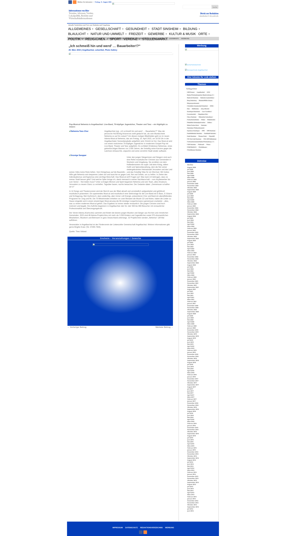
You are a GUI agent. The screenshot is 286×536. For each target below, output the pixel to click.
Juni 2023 (190, 244)
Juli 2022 (190, 267)
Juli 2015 (190, 438)
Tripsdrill (211, 136)
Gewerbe (156, 34)
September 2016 (193, 409)
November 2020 (192, 308)
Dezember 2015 (192, 428)
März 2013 (190, 495)
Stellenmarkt (155, 39)
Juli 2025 (190, 194)
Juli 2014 (190, 462)
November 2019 (192, 332)
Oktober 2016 (192, 407)
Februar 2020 (192, 326)
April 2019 (190, 346)
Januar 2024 (191, 230)
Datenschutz (131, 527)
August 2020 (191, 314)
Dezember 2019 (192, 330)
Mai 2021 (190, 295)
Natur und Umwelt (107, 34)
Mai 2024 (190, 222)
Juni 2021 (190, 293)
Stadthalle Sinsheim (210, 133)
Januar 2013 (191, 499)
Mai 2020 (190, 320)
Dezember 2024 (192, 208)
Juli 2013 (190, 487)
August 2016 (191, 411)
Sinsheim (203, 125)
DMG (211, 106)
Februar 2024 (192, 228)
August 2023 (191, 240)
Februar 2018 (192, 375)
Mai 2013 (190, 491)
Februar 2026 (192, 179)
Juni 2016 (190, 415)
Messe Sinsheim (191, 117)
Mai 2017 (190, 393)
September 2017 (193, 385)
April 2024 (190, 224)
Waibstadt (201, 144)
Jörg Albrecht (205, 109)
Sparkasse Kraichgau (193, 131)
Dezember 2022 (192, 257)
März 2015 (190, 446)
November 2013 (192, 478)
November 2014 (192, 454)
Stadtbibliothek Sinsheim (194, 133)
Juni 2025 (190, 196)
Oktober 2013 (192, 480)
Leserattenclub (191, 114)
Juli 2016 (190, 413)
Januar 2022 (191, 279)
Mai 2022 (190, 271)
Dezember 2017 (192, 379)
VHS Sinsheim (191, 144)
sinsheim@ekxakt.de (209, 16)
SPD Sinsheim (211, 131)
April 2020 (190, 322)
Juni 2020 (190, 318)
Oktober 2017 (192, 383)
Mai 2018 (190, 369)
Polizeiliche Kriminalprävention (196, 122)
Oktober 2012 (192, 505)
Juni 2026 (190, 171)
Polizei (203, 120)
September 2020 (193, 312)
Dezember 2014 (192, 452)
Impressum (118, 527)
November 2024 (192, 210)
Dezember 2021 (192, 281)
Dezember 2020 (192, 306)
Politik (74, 39)
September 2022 (193, 263)
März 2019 (190, 348)
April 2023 (190, 249)
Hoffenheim (195, 109)
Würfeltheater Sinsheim (194, 150)
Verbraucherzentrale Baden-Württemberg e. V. (200, 142)
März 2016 (190, 421)
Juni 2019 (190, 342)
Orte (202, 34)
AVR (208, 92)
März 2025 (190, 202)
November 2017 (192, 381)
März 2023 (190, 251)
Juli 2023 (190, 242)
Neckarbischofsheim (193, 120)
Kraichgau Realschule (193, 111)
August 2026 (191, 167)
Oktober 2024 (192, 212)
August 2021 (191, 289)
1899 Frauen (190, 92)
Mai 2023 (190, 247)
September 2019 (193, 336)
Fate (188, 109)
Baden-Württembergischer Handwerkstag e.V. (200, 95)
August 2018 (191, 362)
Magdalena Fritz (203, 114)
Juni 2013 (190, 489)
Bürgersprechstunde (193, 103)
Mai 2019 (190, 344)
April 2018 (190, 371)
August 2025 (191, 192)
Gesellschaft (108, 29)
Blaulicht (77, 34)
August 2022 (191, 265)
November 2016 (192, 405)
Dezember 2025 (192, 184)
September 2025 (193, 190)
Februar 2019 (192, 350)
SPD (203, 131)
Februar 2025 (192, 204)
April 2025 (190, 200)
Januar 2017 (191, 401)
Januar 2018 (191, 377)
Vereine (130, 39)
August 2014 (191, 460)
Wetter (208, 144)
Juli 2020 (190, 316)
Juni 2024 (190, 220)
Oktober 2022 (192, 261)
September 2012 (193, 507)
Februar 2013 (192, 497)
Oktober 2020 (192, 310)
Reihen (210, 122)
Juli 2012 (190, 509)
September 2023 (193, 238)
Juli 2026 (190, 169)
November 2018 (192, 356)
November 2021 (192, 283)
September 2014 (193, 458)
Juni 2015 (190, 440)
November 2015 (192, 430)
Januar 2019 (191, 352)
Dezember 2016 (192, 403)
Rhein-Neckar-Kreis (193, 125)
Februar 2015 (192, 448)
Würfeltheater (203, 147)
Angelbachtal (88, 50)
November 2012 (192, 503)
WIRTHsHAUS (191, 147)
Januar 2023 (191, 255)
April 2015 (190, 444)
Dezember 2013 (192, 476)
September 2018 (193, 360)
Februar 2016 (192, 423)
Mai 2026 (190, 173)
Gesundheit (136, 29)
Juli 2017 (190, 389)
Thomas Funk (202, 136)
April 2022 (190, 273)
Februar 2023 (192, 253)
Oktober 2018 (192, 358)
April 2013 (190, 493)
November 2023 (192, 234)
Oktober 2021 (192, 285)
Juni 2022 (190, 269)
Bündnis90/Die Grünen (205, 100)
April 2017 (190, 395)
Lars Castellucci (206, 111)
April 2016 (190, 419)
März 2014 (190, 470)
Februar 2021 (192, 301)
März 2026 (190, 177)
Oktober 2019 (192, 334)
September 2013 (193, 482)
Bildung (190, 29)
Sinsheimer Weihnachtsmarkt (195, 128)
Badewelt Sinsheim (192, 98)
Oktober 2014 (192, 456)
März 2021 (190, 299)
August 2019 (191, 338)
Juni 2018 (190, 367)
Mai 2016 (190, 417)
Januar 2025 (191, 206)
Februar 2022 (192, 277)
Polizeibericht (211, 120)
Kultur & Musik (182, 34)
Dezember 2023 (192, 232)
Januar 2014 (191, 474)
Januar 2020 (191, 328)
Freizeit (136, 34)
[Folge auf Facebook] (70, 2)
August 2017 (191, 387)
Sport (115, 39)
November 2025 (192, 186)
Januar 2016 (191, 426)
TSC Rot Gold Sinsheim (194, 139)
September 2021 (193, 287)
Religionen (95, 39)
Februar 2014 (192, 472)
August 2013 (191, 484)
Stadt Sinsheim (191, 136)
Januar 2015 (191, 450)
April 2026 (190, 175)
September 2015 (193, 434)
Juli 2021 (190, 291)
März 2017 (190, 397)
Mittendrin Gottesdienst (205, 117)
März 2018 (190, 373)
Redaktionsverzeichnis (151, 527)
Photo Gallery (111, 50)
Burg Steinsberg (192, 100)
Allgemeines (79, 29)
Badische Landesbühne (207, 98)
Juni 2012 (190, 511)
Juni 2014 (190, 464)
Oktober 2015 (192, 432)
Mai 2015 (190, 442)
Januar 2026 (191, 181)
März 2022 (190, 275)
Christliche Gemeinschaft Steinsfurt (197, 106)
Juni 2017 (190, 391)
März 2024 (190, 226)
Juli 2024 (190, 218)
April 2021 (190, 297)
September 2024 (193, 214)
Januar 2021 (191, 303)
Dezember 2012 (192, 501)
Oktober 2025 (192, 188)
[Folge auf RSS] (74, 2)
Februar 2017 (192, 399)
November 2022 (192, 259)
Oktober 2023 (192, 236)
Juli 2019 (190, 340)
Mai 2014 (190, 466)
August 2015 (191, 436)
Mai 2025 (190, 198)
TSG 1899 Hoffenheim (210, 139)
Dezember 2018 (192, 354)
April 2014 (190, 468)
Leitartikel (99, 50)
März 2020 (190, 324)
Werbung (169, 527)
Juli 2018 (190, 364)
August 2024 (191, 216)
